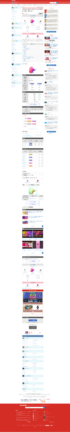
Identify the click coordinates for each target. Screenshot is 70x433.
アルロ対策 (24, 372)
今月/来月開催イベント (14, 11)
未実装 (29, 173)
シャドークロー (25, 143)
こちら (34, 322)
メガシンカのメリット (14, 71)
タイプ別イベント (14, 18)
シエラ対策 (13, 60)
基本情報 (25, 46)
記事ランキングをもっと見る (51, 31)
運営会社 (37, 425)
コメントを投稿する (33, 320)
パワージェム (24, 153)
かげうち (23, 159)
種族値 (25, 47)
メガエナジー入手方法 (14, 73)
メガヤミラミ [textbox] (32, 17)
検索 (57, 2)
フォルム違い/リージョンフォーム (27, 56)
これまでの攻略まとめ (14, 80)
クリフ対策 (13, 62)
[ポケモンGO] (16, 3)
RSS (52, 425)
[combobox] (33, 17)
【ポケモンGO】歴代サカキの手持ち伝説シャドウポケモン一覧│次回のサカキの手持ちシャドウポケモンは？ (52, 29)
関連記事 (25, 59)
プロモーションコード (14, 21)
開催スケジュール (14, 31)
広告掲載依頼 (40, 425)
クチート (40, 23)
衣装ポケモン (13, 51)
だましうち (24, 144)
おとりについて (14, 55)
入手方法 (24, 55)
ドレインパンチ (25, 165)
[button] (33, 190)
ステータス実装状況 (26, 48)
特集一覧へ (33, 313)
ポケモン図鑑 (33, 15)
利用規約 (26, 425)
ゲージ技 (25, 52)
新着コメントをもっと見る (51, 131)
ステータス (24, 45)
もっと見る (32, 226)
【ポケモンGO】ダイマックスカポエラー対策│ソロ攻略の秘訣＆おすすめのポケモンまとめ (52, 25)
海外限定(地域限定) (14, 49)
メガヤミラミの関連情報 (26, 58)
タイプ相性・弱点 (26, 49)
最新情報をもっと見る (51, 65)
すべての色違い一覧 (32, 204)
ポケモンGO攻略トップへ (30, 333)
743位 (39, 94)
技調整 (34, 385)
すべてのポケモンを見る (27, 288)
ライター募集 (47, 425)
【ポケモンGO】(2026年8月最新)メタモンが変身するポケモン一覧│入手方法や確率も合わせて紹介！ (52, 21)
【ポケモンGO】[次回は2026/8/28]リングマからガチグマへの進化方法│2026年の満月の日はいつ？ (52, 11)
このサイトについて (19, 425)
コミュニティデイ (14, 16)
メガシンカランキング (25, 379)
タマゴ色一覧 (13, 29)
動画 (24, 60)
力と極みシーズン (14, 77)
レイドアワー (13, 14)
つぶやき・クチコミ (26, 61)
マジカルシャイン (25, 162)
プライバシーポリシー (30, 425)
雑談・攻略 (13, 86)
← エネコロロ (25, 23)
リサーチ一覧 (13, 25)
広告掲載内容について (51, 133)
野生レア (13, 46)
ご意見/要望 (23, 425)
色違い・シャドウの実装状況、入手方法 (28, 57)
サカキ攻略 (13, 57)
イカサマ (23, 156)
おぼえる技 (24, 50)
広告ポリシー (34, 425)
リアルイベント (24, 345)
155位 (39, 99)
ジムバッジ (13, 37)
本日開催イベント (14, 9)
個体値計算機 (13, 44)
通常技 (25, 51)
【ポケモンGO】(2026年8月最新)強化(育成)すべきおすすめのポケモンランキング (52, 16)
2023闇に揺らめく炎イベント (33, 198)
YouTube (51, 425)
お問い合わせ (43, 425)
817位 (39, 97)
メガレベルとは (14, 66)
